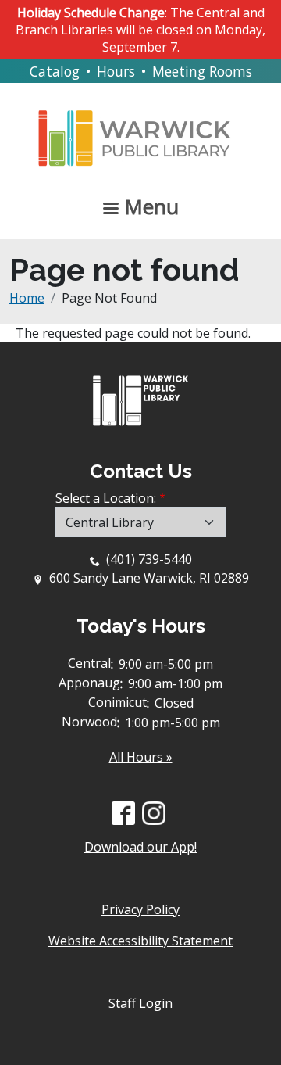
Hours (116, 71)
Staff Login (140, 1003)
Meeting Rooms (202, 71)
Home (26, 298)
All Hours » (141, 757)
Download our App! (140, 846)
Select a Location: (105, 498)
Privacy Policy (140, 909)
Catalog (55, 71)
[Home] (134, 126)
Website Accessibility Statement (140, 940)
